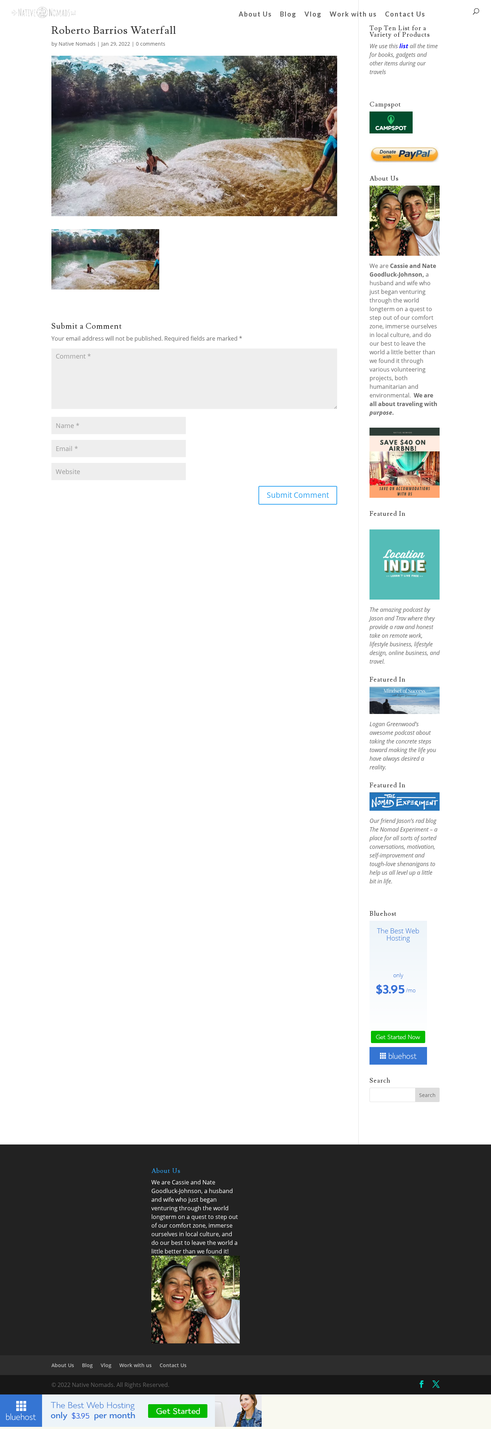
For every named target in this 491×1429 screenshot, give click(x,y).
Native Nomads (77, 43)
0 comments (150, 43)
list (403, 46)
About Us (255, 15)
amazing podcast (401, 610)
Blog (288, 15)
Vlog (313, 15)
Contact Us (405, 15)
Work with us (353, 15)
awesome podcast (392, 733)
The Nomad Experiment (399, 829)
